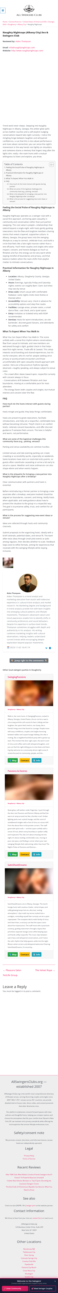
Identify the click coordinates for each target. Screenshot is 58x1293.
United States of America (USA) (35, 22)
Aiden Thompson (23, 41)
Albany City (22, 24)
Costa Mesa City (29, 1270)
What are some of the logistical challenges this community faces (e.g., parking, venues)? (26, 190)
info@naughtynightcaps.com (22, 47)
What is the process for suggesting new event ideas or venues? (28, 200)
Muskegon (29, 1274)
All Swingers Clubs (29, 15)
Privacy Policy (29, 1156)
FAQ (7, 181)
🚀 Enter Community (12, 1288)
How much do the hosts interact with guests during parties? (28, 185)
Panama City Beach (29, 1267)
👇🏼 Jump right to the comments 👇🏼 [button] (29, 660)
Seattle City (29, 1277)
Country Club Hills (29, 1261)
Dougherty (12, 24)
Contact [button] (25, 760)
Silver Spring (29, 1255)
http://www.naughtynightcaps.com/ (27, 50)
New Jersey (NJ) (29, 1249)
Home (5, 22)
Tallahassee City (29, 1252)
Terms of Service (29, 1159)
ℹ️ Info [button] (36, 760)
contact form (37, 1218)
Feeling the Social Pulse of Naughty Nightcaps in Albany (25, 168)
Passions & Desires (17, 771)
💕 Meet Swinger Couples (41, 1288)
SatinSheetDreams (17, 864)
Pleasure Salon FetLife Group (12, 971)
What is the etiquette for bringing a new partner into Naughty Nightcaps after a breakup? (28, 195)
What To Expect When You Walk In (19, 178)
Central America (15, 22)
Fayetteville (29, 1264)
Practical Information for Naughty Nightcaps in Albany (24, 174)
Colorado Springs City (29, 1258)
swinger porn (31, 1205)
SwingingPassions (17, 677)
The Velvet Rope (45, 970)
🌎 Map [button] (13, 760)
